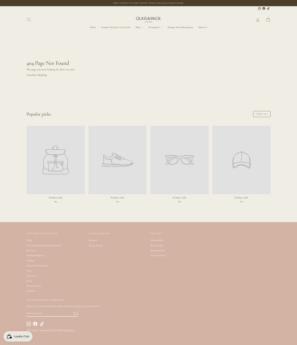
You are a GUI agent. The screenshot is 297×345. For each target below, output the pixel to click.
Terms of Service (158, 255)
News (28, 270)
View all (262, 114)
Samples (30, 260)
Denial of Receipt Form (37, 265)
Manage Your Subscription (180, 27)
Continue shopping (36, 74)
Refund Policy (157, 240)
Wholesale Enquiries (35, 255)
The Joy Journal (33, 285)
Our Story (31, 250)
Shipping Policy (157, 250)
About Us (202, 27)
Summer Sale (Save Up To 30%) (115, 27)
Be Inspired (154, 27)
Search (29, 281)
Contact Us (31, 275)
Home (93, 27)
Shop (138, 27)
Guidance (30, 291)
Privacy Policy (157, 245)
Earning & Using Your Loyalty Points (43, 245)
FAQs (29, 240)
